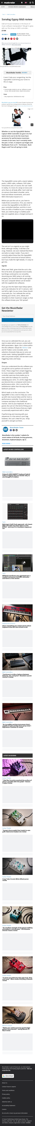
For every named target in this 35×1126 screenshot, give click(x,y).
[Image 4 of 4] (30, 117)
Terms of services (22, 325)
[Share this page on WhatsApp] (8, 39)
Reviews (13, 34)
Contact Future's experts (9, 1086)
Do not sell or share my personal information (15, 1113)
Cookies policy (6, 1098)
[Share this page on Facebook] (3, 39)
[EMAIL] (17, 430)
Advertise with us (7, 1102)
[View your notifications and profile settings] (22, 2)
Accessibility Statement (8, 1105)
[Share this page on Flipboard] (14, 39)
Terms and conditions (8, 1090)
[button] (2, 2)
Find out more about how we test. (25, 106)
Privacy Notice (24, 326)
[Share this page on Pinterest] (11, 39)
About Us (4, 1083)
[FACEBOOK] (11, 430)
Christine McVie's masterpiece (17, 7)
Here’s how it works (16, 44)
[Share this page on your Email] (17, 39)
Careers (4, 1109)
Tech (3, 14)
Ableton (25, 348)
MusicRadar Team (24, 34)
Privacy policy (6, 1094)
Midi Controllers (11, 14)
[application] (17, 230)
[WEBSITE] (14, 430)
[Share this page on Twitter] (6, 39)
